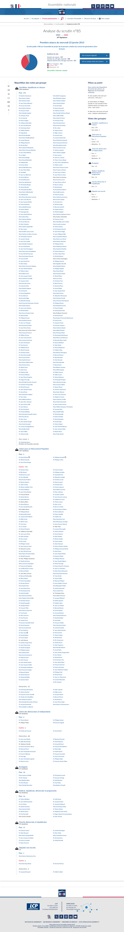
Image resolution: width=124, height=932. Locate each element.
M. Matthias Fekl (23, 372)
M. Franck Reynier (58, 741)
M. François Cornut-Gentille (26, 694)
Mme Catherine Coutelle (25, 278)
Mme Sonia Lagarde (58, 722)
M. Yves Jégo (22, 756)
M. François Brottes (24, 204)
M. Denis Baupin (23, 782)
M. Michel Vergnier (58, 419)
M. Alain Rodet (57, 345)
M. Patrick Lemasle (58, 194)
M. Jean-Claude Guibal (25, 662)
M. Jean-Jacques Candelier (26, 838)
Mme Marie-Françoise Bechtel (27, 150)
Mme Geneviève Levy (59, 519)
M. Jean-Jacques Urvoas (59, 404)
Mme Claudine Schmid (59, 625)
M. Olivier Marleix (58, 539)
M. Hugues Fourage (24, 379)
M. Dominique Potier (59, 310)
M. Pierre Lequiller (58, 514)
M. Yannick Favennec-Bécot (26, 746)
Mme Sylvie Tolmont (58, 392)
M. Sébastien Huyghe (59, 477)
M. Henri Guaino (23, 660)
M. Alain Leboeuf (57, 689)
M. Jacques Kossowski (25, 704)
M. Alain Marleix (57, 536)
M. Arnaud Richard (58, 744)
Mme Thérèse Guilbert (59, 100)
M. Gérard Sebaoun (58, 377)
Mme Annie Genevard (25, 628)
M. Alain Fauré (23, 370)
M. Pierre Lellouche (58, 512)
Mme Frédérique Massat (59, 246)
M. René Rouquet (58, 357)
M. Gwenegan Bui (24, 212)
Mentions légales (37, 926)
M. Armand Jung (57, 135)
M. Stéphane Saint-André (60, 811)
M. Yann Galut (22, 397)
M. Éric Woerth (57, 682)
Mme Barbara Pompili (59, 785)
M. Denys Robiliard (58, 342)
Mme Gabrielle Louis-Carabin (61, 221)
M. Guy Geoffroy (23, 630)
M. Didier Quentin (58, 600)
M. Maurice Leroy (24, 761)
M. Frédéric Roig (57, 350)
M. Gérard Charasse (24, 806)
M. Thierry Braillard (24, 799)
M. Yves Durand (23, 345)
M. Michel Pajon (57, 276)
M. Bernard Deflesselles (25, 576)
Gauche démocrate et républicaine (33, 822)
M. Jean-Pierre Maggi (59, 231)
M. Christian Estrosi (24, 600)
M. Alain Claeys (23, 263)
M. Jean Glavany (23, 407)
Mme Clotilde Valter (58, 411)
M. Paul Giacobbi (23, 814)
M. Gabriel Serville (58, 840)
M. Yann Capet (23, 229)
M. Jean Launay (57, 155)
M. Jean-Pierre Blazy (24, 170)
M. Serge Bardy (23, 133)
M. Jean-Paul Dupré (24, 342)
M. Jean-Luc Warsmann (59, 677)
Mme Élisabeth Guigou (59, 98)
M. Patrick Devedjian (25, 581)
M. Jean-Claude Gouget (25, 421)
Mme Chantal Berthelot (25, 160)
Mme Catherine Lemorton (60, 197)
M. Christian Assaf (24, 115)
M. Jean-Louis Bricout (25, 199)
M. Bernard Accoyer (24, 474)
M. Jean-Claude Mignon (59, 561)
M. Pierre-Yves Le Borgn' (59, 160)
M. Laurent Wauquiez (59, 679)
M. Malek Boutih (23, 194)
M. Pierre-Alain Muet (59, 254)
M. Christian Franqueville (26, 384)
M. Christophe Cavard (59, 775)
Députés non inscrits (27, 848)
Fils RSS (78, 926)
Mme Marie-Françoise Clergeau (27, 266)
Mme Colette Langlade (59, 152)
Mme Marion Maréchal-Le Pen (27, 856)
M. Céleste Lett (57, 516)
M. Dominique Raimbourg (60, 335)
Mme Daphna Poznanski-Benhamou (63, 318)
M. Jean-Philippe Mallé (59, 234)
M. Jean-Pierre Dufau (25, 328)
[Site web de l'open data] (80, 906)
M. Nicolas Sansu (58, 838)
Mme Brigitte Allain (24, 780)
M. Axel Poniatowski (58, 588)
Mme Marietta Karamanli (60, 140)
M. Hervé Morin (57, 731)
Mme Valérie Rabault (58, 330)
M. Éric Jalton (57, 128)
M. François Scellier (58, 623)
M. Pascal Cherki (23, 258)
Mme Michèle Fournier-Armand (27, 382)
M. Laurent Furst (23, 620)
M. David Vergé (57, 421)
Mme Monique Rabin (59, 333)
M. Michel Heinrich (24, 674)
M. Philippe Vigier (58, 759)
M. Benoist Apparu (24, 482)
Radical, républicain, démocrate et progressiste (38, 791)
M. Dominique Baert (24, 128)
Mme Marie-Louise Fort (25, 610)
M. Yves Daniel (23, 291)
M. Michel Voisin (57, 674)
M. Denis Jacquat (58, 482)
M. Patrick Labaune (58, 487)
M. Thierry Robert (58, 809)
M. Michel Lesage (58, 204)
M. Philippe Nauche (58, 261)
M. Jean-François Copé (25, 546)
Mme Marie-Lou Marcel (59, 239)
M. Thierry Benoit (24, 720)
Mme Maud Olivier (58, 271)
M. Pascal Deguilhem (24, 293)
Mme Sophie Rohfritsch (59, 615)
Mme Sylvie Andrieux (25, 108)
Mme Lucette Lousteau (59, 224)
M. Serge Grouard (24, 657)
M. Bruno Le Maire (58, 507)
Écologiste (23, 767)
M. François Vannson (59, 664)
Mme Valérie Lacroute (59, 489)
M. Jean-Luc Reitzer (58, 605)
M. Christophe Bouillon (25, 189)
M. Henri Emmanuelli (25, 355)
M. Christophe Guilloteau (26, 667)
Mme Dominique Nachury (60, 573)
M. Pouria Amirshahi (24, 105)
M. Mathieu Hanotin (58, 110)
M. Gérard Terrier (57, 387)
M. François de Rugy (58, 778)
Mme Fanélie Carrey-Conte (26, 231)
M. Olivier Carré (23, 521)
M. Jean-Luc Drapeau (25, 323)
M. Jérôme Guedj (23, 434)
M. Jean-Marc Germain (25, 402)
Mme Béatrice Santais (59, 367)
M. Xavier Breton (23, 457)
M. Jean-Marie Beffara (25, 152)
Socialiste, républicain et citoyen (32, 87)
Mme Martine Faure (24, 365)
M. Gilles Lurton (57, 692)
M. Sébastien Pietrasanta (60, 295)
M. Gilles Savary (57, 374)
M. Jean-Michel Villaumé (60, 426)
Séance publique (48, 24)
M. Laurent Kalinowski (59, 138)
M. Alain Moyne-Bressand (60, 571)
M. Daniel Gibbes (23, 635)
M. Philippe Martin (58, 244)
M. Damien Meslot (58, 556)
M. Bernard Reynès (58, 608)
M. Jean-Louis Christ (24, 534)
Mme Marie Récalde (58, 362)
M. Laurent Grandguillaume (26, 426)
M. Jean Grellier (23, 431)
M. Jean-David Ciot (24, 261)
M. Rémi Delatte (23, 578)
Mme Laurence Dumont (25, 340)
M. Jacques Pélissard (58, 598)
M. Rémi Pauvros (57, 283)
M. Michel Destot (23, 310)
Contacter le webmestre (69, 926)
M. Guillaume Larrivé (58, 499)
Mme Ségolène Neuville (59, 263)
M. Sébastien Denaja (24, 300)
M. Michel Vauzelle (58, 414)
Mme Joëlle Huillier (58, 115)
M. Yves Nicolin (57, 576)
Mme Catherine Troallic (59, 399)
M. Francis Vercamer (58, 756)
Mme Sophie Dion (24, 586)
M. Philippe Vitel (57, 672)
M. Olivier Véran (57, 431)
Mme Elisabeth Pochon (59, 305)
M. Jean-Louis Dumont (25, 337)
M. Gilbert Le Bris (58, 165)
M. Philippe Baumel (24, 143)
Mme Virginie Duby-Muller (26, 598)
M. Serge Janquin (58, 130)
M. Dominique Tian (58, 660)
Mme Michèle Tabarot (59, 647)
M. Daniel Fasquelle (24, 603)
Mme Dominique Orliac (59, 806)
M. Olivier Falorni (23, 811)
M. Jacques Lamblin (58, 494)
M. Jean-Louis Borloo (25, 739)
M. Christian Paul (58, 281)
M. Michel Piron (57, 699)
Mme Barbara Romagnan (60, 352)
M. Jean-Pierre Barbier (25, 492)
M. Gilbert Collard (58, 872)
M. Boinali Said (57, 365)
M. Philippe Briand (24, 512)
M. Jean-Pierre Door (24, 588)
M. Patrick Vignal (57, 424)
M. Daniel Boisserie (24, 179)
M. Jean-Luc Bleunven (25, 175)
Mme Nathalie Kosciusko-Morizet (28, 702)
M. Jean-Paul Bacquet (25, 125)
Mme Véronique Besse (25, 863)
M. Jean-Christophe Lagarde (26, 759)
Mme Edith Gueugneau (59, 96)
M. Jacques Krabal (58, 801)
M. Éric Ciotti (22, 541)
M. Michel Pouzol (58, 315)
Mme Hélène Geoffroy (25, 399)
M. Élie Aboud (23, 472)
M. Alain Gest (23, 633)
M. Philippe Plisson (58, 303)
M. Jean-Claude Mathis (59, 553)
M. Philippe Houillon (58, 472)
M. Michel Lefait (57, 187)
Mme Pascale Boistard (25, 182)
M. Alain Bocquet (23, 833)
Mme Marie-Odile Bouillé (26, 192)
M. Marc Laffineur (58, 492)
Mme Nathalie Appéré (25, 113)
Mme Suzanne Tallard (59, 384)
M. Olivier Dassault (24, 460)
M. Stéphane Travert (58, 397)
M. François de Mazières (25, 566)
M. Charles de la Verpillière (26, 697)
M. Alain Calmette (24, 224)
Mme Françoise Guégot (25, 670)
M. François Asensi (24, 830)
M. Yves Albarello (23, 477)
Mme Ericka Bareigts (24, 135)
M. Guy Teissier (57, 655)
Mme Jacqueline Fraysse (59, 835)
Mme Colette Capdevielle (26, 226)
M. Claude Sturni (57, 642)
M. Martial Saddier (58, 618)
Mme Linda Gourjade (25, 424)
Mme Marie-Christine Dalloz (26, 553)
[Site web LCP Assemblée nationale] (44, 906)
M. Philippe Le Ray (58, 460)
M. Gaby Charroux (24, 843)
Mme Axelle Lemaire (58, 192)
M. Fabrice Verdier (58, 416)
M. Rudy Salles (57, 749)
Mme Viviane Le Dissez (59, 170)
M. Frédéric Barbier (24, 130)
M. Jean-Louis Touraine (59, 394)
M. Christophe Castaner (25, 236)
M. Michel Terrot (57, 657)
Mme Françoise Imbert (59, 125)
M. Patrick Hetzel (58, 470)
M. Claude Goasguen (24, 647)
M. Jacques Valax (57, 409)
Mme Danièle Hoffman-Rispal (61, 113)
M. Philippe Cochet (24, 544)
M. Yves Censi (22, 524)
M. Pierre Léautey (58, 226)
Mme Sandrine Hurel (59, 118)
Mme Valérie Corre (24, 273)
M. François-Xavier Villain (60, 761)
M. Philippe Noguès (58, 268)
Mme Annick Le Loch (59, 179)
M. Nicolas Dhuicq (24, 583)
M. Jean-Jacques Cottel (25, 276)
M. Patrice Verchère (58, 667)
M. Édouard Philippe (58, 581)
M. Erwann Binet (23, 165)
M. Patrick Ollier (57, 578)
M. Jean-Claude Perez (59, 291)
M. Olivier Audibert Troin (26, 487)
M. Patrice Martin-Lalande (60, 546)
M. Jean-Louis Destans (25, 308)
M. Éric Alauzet (23, 778)
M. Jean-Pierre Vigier (59, 702)
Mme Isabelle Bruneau (25, 207)
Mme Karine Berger (24, 157)
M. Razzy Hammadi (58, 108)
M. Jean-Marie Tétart (58, 662)
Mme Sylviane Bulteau (25, 219)
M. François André (24, 110)
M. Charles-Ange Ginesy (25, 642)
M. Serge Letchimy (58, 209)
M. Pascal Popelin (58, 308)
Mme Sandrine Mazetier (59, 249)
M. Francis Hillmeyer (24, 754)
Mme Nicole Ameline (25, 479)
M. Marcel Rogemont (59, 347)
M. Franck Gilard (23, 637)
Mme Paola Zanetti (58, 434)
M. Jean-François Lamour (60, 497)
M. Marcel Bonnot (24, 504)
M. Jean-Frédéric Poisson (60, 583)
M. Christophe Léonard (59, 229)
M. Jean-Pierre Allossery (25, 103)
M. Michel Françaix (24, 387)
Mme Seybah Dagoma (25, 288)
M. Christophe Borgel (25, 184)
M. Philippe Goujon (24, 650)
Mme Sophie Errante (24, 360)
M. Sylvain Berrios (24, 497)
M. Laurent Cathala (24, 239)
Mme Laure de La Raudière (26, 563)
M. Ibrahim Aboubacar (25, 96)
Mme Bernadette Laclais (59, 145)
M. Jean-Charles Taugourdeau (61, 652)
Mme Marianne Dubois (25, 595)
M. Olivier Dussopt (24, 350)
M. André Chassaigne (59, 830)
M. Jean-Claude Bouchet (25, 507)
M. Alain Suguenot (58, 645)
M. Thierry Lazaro (58, 502)
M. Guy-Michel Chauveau (26, 254)
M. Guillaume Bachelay (25, 123)
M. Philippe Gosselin (59, 457)
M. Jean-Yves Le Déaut (59, 172)
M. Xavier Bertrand (24, 499)
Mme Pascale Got (24, 416)
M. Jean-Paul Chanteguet (26, 249)
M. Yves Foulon (23, 613)
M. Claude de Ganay (24, 561)
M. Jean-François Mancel (60, 524)
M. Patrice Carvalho (24, 840)
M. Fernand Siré (57, 632)
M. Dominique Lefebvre (59, 189)
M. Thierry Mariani (58, 531)
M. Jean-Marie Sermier (59, 630)
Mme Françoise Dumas (25, 333)
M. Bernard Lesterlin (58, 207)
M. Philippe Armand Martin (60, 549)
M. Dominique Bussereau (26, 689)
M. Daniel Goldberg (24, 411)
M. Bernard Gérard (24, 672)
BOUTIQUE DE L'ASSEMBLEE (33, 922)
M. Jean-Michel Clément (25, 268)
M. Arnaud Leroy (57, 202)
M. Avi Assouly (23, 118)
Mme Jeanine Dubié (24, 809)
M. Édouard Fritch (24, 749)
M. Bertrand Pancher (59, 739)
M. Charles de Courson (25, 731)
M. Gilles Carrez (23, 519)
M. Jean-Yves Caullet (24, 241)
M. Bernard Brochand (25, 514)
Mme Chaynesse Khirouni (60, 143)
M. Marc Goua (23, 419)
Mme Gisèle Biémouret (25, 167)
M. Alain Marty (57, 551)
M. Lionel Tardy (57, 650)
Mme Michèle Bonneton (25, 785)
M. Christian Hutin (58, 120)
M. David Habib (57, 105)
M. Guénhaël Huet (58, 474)
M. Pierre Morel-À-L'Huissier (61, 566)
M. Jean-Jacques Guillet (25, 665)
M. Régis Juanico (57, 133)
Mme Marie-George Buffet (26, 835)
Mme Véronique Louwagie (60, 521)
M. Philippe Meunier (58, 558)
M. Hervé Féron (23, 392)
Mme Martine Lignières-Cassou (61, 214)
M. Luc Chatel (22, 526)
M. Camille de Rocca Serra (26, 568)
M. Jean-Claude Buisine (25, 214)
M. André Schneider (58, 628)
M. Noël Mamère (57, 780)
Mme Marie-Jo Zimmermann (61, 704)
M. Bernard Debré (24, 571)
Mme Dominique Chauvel (26, 256)
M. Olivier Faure (23, 367)
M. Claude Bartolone (24, 442)
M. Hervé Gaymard (24, 625)
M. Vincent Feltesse (24, 374)
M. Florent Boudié (24, 187)
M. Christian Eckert (24, 352)
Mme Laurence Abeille (25, 775)
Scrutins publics (59, 24)
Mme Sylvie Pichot (58, 293)
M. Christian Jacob (58, 479)
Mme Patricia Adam (24, 98)
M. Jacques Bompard (24, 872)
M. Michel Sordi (57, 637)
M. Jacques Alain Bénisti (25, 516)
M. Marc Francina (24, 615)
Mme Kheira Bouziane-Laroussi (27, 197)
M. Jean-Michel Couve (25, 551)
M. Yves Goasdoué (24, 409)
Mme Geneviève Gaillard (25, 394)
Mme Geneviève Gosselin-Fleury (28, 414)
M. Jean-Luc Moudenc (59, 568)
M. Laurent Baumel (24, 140)
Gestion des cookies (86, 926)
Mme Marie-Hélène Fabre (26, 362)
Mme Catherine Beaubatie (26, 147)
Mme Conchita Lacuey (59, 147)
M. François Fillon (24, 608)
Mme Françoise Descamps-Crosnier (29, 303)
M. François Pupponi (59, 325)
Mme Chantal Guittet (59, 103)
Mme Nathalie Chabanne (26, 244)
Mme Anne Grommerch (25, 655)
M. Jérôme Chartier (24, 692)
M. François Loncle (58, 219)
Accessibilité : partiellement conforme (52, 926)
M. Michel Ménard (58, 256)
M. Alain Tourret (57, 816)
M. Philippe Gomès (58, 720)
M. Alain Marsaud (58, 544)
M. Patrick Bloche (24, 177)
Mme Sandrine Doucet (25, 320)
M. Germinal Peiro (58, 286)
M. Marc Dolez (57, 833)
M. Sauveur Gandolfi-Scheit (26, 623)
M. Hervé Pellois (57, 288)
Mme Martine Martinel (59, 241)
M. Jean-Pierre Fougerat (25, 377)
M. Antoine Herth (24, 679)
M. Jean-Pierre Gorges (25, 462)
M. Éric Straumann (58, 640)
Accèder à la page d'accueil (62, 11)
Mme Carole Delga (24, 298)
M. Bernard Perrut (58, 697)
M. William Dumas (24, 335)
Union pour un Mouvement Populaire (34, 449)
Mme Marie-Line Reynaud (60, 337)
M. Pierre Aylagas (23, 120)
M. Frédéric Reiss (57, 603)
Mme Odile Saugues (58, 370)
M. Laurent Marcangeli (59, 529)
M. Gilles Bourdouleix (25, 741)
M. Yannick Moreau (58, 863)
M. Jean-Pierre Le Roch (59, 182)
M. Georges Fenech (24, 605)
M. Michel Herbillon (24, 677)
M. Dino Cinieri (23, 539)
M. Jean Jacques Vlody (59, 429)
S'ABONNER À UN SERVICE (69, 922)
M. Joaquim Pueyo (58, 323)
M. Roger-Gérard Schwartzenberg (62, 814)
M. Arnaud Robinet (58, 613)
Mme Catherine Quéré (59, 328)
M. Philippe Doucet (24, 318)
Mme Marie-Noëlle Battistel (26, 138)
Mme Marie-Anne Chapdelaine (27, 251)
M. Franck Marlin (57, 541)
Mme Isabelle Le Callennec (26, 707)
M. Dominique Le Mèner (60, 509)
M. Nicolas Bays (23, 145)
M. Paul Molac (57, 782)
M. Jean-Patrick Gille (24, 404)
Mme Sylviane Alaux (24, 100)
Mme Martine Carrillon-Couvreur (28, 234)
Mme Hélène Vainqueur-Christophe (63, 407)
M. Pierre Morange (58, 563)
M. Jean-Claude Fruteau (25, 389)
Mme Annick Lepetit (58, 199)
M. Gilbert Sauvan (58, 372)
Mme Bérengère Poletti (59, 586)
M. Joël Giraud (57, 799)
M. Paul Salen (56, 620)
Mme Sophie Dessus (24, 305)
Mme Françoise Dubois (25, 325)
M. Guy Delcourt (23, 295)
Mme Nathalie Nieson (59, 266)
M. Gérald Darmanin (24, 556)
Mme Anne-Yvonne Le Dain (60, 167)
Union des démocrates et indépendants (34, 712)
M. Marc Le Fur (57, 504)
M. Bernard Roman (58, 355)
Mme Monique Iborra (59, 123)
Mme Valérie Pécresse (59, 595)
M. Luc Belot (22, 155)
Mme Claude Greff (24, 652)
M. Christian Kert (57, 484)
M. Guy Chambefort (24, 246)
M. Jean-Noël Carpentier (25, 801)
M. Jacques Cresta (24, 281)
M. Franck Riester (58, 610)
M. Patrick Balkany (24, 489)
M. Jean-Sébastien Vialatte (60, 669)
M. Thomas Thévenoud (59, 389)
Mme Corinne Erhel (24, 357)
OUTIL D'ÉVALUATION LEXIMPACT (88, 922)
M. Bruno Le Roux (58, 184)
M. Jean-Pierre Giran (24, 645)
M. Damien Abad (23, 470)
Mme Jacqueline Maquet (60, 236)
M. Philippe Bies (23, 162)
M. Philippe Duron (24, 347)
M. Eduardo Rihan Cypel (59, 340)
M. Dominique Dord (24, 590)
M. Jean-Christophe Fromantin (27, 751)
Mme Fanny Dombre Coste (26, 313)
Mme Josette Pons (58, 590)
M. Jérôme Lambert (58, 150)
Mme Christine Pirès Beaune (61, 300)
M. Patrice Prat (57, 320)
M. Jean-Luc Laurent (58, 157)
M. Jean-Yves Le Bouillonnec (61, 162)
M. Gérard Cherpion (24, 529)
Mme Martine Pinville (59, 298)
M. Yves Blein (22, 172)
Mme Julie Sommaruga (59, 382)
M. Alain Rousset (57, 360)
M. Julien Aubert (23, 484)
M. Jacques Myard (58, 694)
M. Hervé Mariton (58, 534)
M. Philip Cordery (24, 271)
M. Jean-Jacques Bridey (25, 202)
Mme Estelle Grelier (24, 429)
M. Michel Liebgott (58, 212)
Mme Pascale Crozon (24, 283)
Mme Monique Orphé (59, 273)
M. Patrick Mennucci (59, 251)
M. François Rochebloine (60, 746)
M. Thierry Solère (57, 635)
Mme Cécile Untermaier (59, 402)
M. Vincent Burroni (24, 221)
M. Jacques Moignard (59, 804)
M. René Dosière (23, 315)
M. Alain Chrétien (24, 536)
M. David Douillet (24, 593)
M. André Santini (57, 751)
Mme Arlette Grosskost (25, 699)
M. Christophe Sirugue (59, 379)
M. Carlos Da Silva (24, 286)
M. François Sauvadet (59, 754)
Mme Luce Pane (57, 278)
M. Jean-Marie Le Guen (59, 175)
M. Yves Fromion (23, 618)
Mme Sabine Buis (24, 216)
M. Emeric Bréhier (24, 209)
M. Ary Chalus (23, 804)
